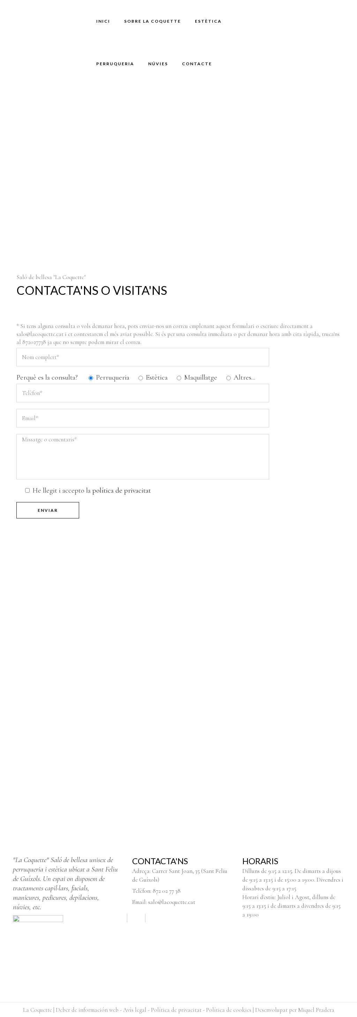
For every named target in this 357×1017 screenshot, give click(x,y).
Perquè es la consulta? (47, 377)
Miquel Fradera (316, 1010)
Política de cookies (228, 1010)
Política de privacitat (176, 1010)
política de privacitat (121, 490)
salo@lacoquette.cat (171, 902)
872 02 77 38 (167, 891)
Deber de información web (87, 1010)
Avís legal (134, 1010)
